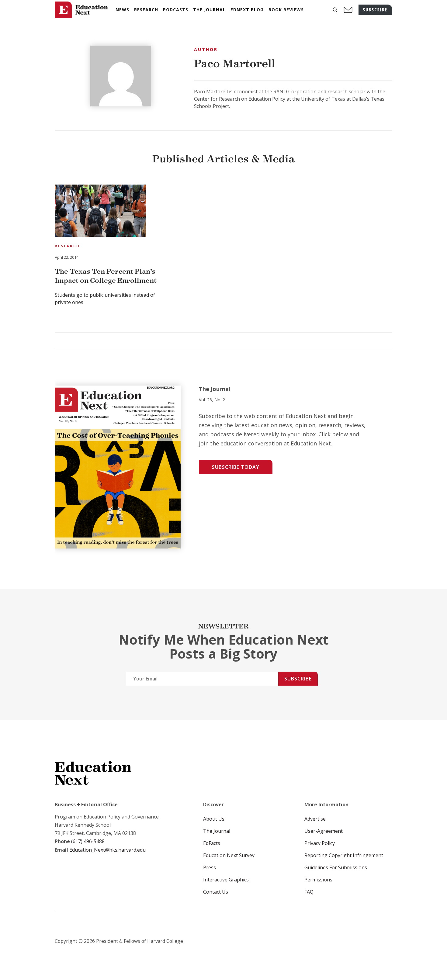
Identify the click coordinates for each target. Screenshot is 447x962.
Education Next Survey (229, 855)
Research (67, 246)
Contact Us (215, 891)
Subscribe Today (235, 467)
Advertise (315, 818)
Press (209, 867)
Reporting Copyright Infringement (343, 855)
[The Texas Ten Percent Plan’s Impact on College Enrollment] (100, 212)
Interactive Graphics (226, 879)
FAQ (309, 891)
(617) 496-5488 (88, 841)
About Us (213, 818)
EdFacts (211, 843)
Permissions (318, 879)
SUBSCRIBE (375, 9)
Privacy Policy (319, 843)
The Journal (216, 831)
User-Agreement (323, 831)
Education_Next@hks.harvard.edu (107, 849)
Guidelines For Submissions (335, 867)
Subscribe (298, 678)
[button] (335, 9)
